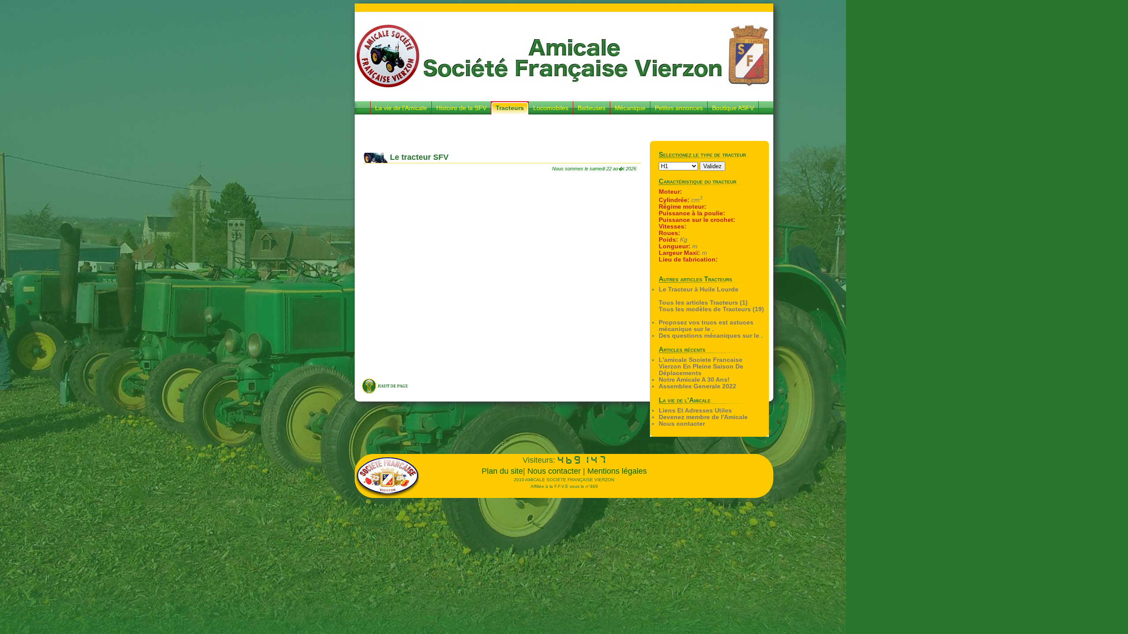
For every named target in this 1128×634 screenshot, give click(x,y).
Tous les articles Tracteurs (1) (703, 302)
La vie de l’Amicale (401, 107)
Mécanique (630, 107)
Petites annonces (679, 107)
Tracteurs (510, 107)
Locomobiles (550, 107)
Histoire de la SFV (461, 107)
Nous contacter (682, 423)
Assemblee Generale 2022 (697, 386)
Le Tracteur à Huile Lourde (698, 289)
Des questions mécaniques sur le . (711, 335)
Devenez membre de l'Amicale (703, 417)
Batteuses (591, 107)
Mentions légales (617, 471)
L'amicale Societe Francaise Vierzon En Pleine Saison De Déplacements (701, 366)
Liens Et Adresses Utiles (695, 410)
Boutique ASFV (733, 107)
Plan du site (502, 471)
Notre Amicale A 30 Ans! (694, 379)
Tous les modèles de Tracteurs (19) (711, 309)
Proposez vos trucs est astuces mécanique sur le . (706, 325)
